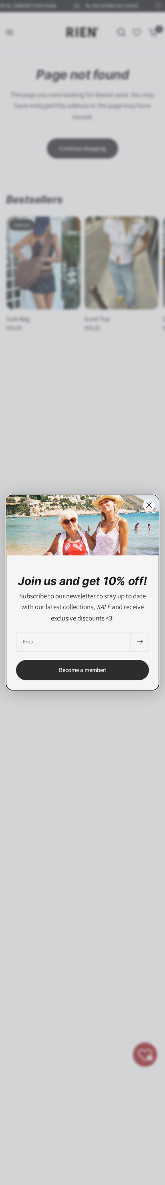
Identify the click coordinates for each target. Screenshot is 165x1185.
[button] (82, 670)
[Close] (149, 505)
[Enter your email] (140, 641)
